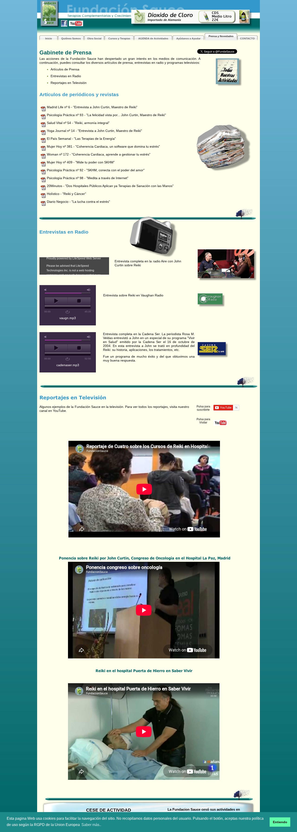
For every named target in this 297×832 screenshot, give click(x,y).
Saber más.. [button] (91, 825)
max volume (89, 290)
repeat (68, 312)
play (56, 301)
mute (46, 290)
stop (79, 301)
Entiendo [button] (280, 822)
